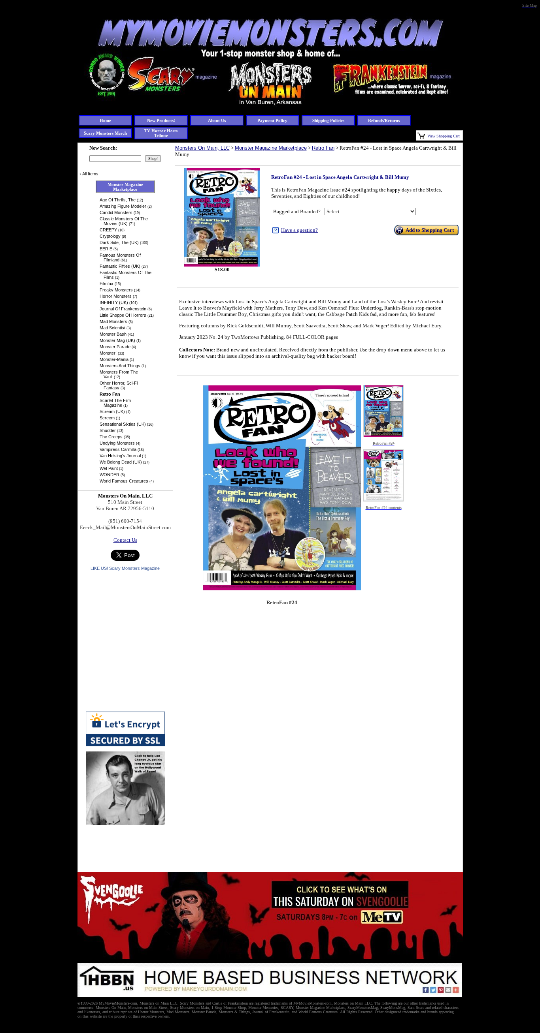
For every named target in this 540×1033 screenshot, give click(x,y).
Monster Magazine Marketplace (271, 148)
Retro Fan (323, 148)
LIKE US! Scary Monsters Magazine (125, 568)
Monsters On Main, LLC (202, 148)
